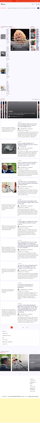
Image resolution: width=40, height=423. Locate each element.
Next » (27, 327)
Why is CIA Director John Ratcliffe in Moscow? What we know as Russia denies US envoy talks (7, 69)
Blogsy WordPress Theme (34, 396)
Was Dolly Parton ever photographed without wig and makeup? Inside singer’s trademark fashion (7, 86)
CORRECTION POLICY (6, 335)
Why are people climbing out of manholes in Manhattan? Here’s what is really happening (7, 51)
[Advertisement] (20, 17)
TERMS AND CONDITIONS (7, 341)
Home (3, 337)
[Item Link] (3, 36)
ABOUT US (4, 331)
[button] (33, 4)
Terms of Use (32, 391)
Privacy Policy (5, 339)
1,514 (23, 327)
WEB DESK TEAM (23, 128)
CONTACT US (4, 333)
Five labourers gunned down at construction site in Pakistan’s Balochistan (25, 286)
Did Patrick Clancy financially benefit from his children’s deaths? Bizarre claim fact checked (37, 45)
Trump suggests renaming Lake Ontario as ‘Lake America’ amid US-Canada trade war (37, 50)
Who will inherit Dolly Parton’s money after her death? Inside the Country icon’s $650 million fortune (7, 35)
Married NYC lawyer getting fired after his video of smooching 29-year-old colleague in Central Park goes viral (28, 267)
